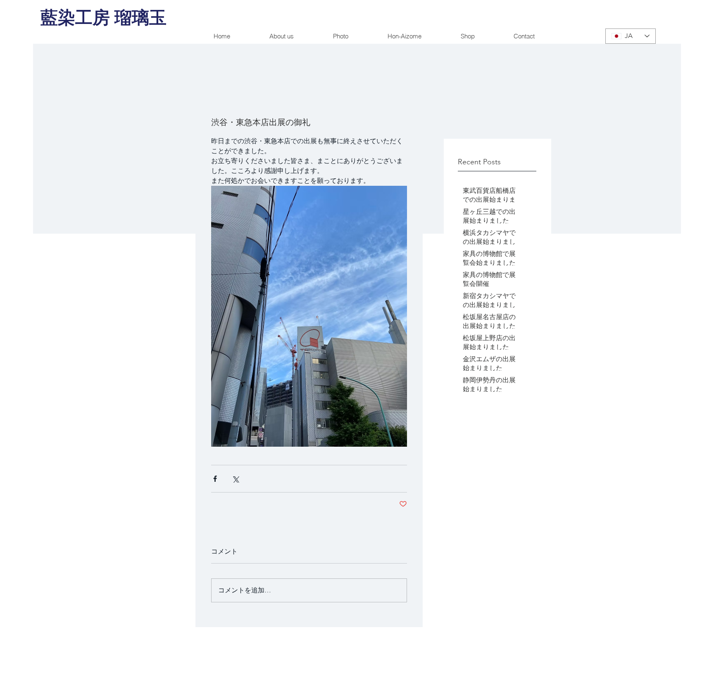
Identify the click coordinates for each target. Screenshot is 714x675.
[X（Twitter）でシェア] (235, 479)
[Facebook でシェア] (215, 479)
